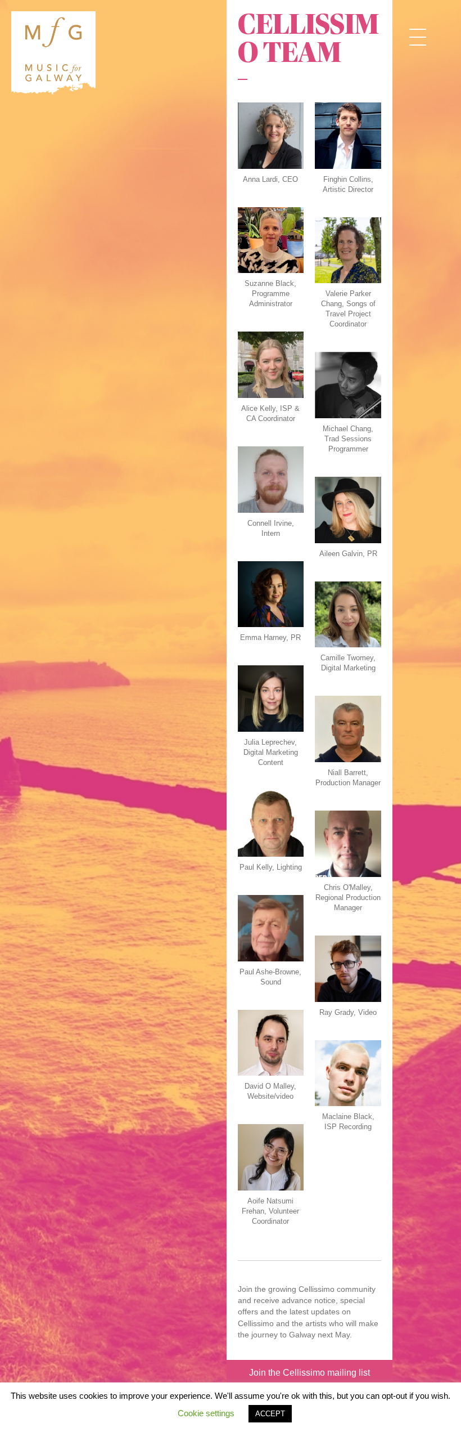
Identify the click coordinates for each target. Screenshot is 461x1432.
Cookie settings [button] (206, 1413)
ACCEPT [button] (270, 1413)
